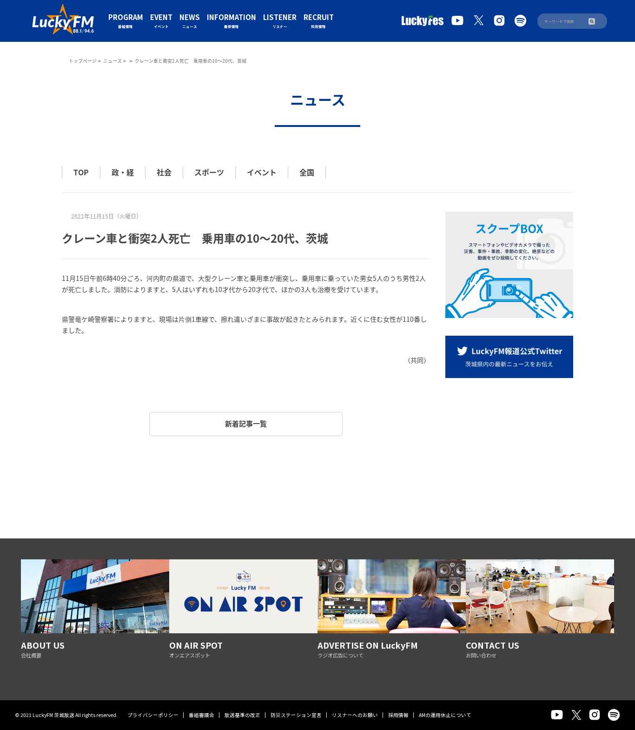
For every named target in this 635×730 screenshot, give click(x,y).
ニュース (112, 60)
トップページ (83, 60)
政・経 (123, 172)
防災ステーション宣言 (296, 714)
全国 (306, 172)
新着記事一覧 (246, 423)
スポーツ (209, 172)
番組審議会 (201, 714)
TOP (81, 172)
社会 (164, 172)
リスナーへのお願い (355, 714)
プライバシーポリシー (153, 714)
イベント (262, 172)
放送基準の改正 (242, 714)
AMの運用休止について (445, 714)
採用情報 (398, 714)
